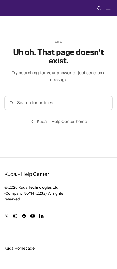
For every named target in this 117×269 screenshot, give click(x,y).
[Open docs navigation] (108, 8)
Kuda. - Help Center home (62, 122)
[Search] (99, 8)
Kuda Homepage (19, 248)
